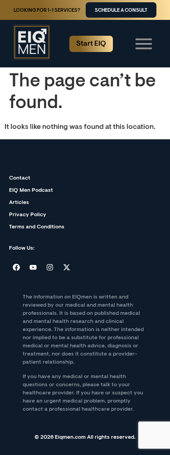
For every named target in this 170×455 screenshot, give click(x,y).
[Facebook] (16, 267)
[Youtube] (33, 267)
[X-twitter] (66, 267)
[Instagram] (50, 267)
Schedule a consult (121, 10)
